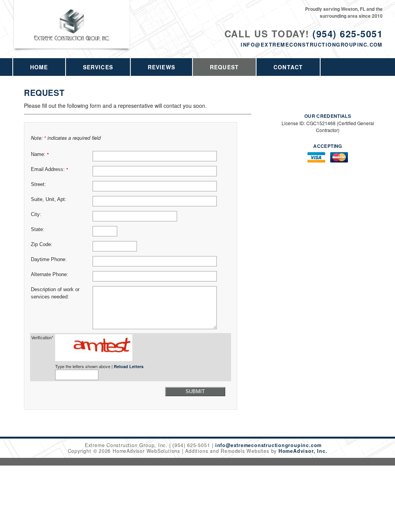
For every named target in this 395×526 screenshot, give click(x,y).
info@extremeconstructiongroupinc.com (312, 44)
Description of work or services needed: (55, 293)
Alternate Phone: (49, 274)
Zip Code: (41, 244)
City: (36, 214)
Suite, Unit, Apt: (48, 199)
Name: (40, 154)
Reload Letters (128, 366)
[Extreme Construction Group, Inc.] (72, 33)
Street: (38, 184)
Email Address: (49, 169)
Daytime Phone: (49, 259)
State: (37, 229)
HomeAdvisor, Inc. (303, 450)
